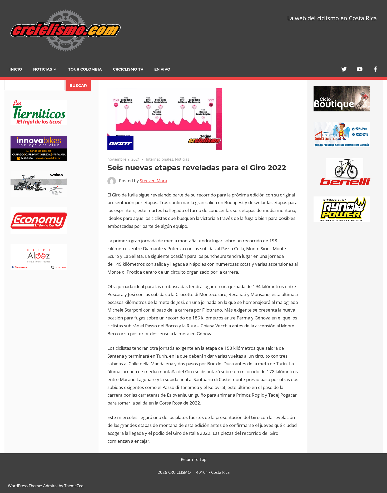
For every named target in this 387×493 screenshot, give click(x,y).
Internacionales (159, 159)
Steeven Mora (153, 181)
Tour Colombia (85, 69)
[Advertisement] (51, 321)
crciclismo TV (128, 69)
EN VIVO (162, 69)
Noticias (42, 69)
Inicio (15, 69)
